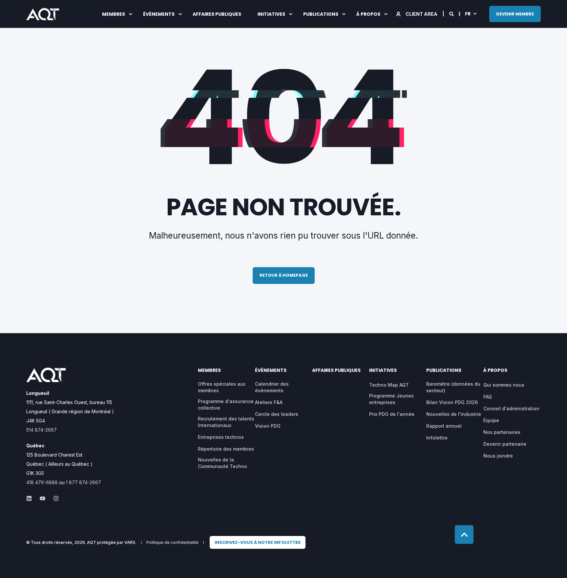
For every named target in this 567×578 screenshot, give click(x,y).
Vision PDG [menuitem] (268, 426)
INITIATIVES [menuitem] (271, 14)
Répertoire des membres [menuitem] (226, 449)
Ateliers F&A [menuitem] (269, 402)
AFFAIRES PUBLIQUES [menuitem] (217, 14)
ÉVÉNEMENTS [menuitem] (159, 14)
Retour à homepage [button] (284, 275)
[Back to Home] (42, 15)
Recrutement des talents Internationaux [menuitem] (226, 422)
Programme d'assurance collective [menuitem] (226, 404)
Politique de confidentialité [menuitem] (172, 543)
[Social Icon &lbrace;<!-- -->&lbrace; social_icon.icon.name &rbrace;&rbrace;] (31, 498)
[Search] (452, 13)
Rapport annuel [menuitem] (444, 426)
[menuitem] (257, 542)
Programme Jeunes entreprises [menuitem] (391, 399)
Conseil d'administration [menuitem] (511, 408)
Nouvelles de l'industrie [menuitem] (453, 414)
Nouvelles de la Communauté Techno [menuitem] (222, 463)
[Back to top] (464, 534)
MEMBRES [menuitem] (113, 14)
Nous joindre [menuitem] (498, 456)
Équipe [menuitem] (491, 420)
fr (468, 13)
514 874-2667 (41, 430)
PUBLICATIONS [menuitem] (320, 14)
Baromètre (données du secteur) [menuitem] (453, 387)
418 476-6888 (42, 482)
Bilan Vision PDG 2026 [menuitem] (452, 402)
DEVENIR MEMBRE (515, 14)
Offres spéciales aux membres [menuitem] (221, 387)
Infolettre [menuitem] (437, 437)
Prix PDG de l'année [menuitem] (391, 414)
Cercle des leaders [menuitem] (276, 414)
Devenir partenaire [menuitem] (504, 444)
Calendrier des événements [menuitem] (272, 387)
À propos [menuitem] (368, 14)
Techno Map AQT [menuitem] (389, 385)
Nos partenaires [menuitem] (501, 432)
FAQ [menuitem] (487, 396)
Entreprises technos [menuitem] (221, 437)
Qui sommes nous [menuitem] (503, 385)
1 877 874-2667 (83, 482)
